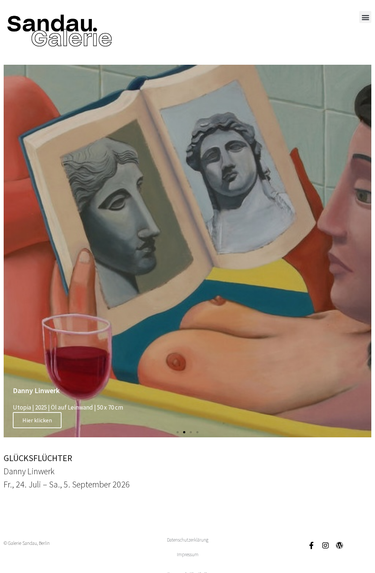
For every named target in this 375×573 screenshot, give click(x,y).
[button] (365, 17)
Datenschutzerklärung (187, 540)
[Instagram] (325, 545)
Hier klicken (37, 420)
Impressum (187, 554)
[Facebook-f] (312, 545)
